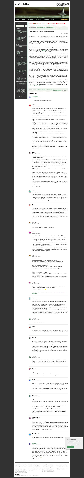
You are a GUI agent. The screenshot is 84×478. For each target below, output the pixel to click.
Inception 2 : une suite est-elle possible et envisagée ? (22, 66)
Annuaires (18, 52)
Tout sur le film (19, 40)
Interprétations (38, 19)
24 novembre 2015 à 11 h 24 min (37, 106)
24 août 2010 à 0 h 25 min (36, 327)
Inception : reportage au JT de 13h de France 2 (22, 60)
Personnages (46, 19)
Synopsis (19, 41)
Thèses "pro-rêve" (21, 37)
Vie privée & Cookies (20, 46)
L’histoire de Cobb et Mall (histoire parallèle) (21, 95)
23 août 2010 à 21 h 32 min (36, 357)
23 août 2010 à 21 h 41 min (36, 338)
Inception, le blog (22, 4)
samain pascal (34, 443)
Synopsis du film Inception (21, 62)
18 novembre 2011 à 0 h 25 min (37, 205)
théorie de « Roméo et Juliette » (35, 85)
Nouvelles (18, 50)
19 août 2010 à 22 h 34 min (36, 380)
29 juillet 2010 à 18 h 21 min (36, 435)
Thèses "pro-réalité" (21, 36)
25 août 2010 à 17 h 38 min (36, 299)
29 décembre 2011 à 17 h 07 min (37, 192)
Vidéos (19, 42)
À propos (18, 53)
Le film (52, 19)
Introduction (19, 48)
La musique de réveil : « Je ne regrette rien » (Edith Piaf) (21, 84)
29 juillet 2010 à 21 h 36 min (36, 418)
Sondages (18, 39)
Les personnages (20, 38)
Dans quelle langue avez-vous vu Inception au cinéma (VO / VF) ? (22, 71)
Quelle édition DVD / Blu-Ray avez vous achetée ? (21, 58)
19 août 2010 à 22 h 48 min (36, 369)
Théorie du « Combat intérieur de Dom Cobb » (21, 79)
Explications (30, 19)
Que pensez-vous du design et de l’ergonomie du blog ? (22, 64)
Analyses (23, 19)
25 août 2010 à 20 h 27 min (36, 283)
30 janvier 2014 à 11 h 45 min (36, 153)
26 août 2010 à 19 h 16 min (36, 233)
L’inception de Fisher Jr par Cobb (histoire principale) (41, 27)
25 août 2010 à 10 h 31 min (36, 319)
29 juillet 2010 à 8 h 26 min (36, 444)
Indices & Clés (20, 32)
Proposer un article (20, 51)
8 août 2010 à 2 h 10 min (36, 396)
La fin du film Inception (60, 28)
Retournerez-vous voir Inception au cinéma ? (20, 74)
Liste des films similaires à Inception (21, 87)
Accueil (17, 19)
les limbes (44, 50)
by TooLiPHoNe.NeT (65, 19)
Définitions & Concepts (22, 31)
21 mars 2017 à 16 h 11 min (36, 97)
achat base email (35, 96)
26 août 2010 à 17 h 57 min (36, 256)
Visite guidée (19, 47)
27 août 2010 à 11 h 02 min (36, 223)
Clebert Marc (19, 87)
